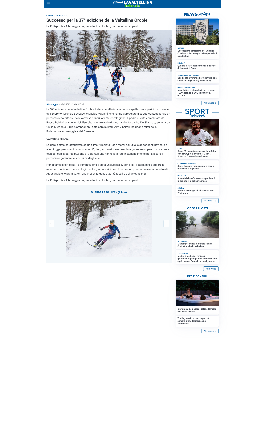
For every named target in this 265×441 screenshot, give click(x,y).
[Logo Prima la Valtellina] (132, 4)
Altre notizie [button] (210, 102)
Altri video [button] (211, 268)
